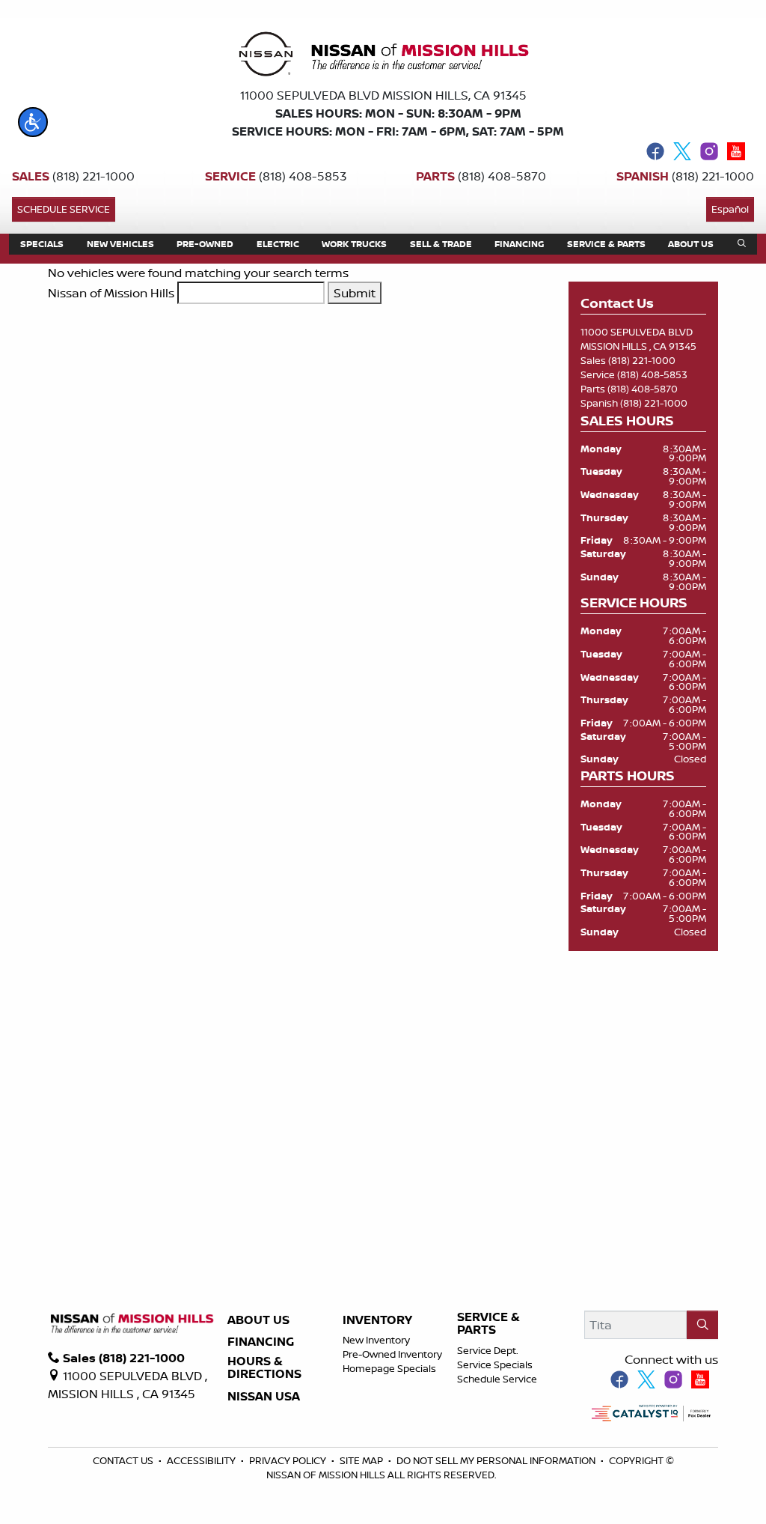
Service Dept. (487, 1350)
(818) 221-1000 (641, 360)
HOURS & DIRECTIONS (264, 1368)
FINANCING (260, 1342)
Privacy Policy (288, 1460)
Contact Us (124, 1460)
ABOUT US (258, 1320)
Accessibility (202, 1460)
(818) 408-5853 (652, 374)
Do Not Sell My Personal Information (497, 1460)
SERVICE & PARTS (488, 1324)
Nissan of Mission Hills (111, 293)
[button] (33, 122)
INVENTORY (377, 1320)
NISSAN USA (263, 1396)
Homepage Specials (389, 1368)
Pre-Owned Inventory (392, 1354)
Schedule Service (63, 209)
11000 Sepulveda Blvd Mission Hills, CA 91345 (383, 95)
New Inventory (376, 1340)
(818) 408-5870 (642, 388)
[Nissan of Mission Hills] (383, 57)
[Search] (702, 1325)
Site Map (362, 1460)
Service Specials (495, 1364)
